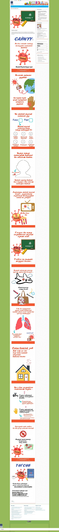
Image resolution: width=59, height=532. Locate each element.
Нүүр (12, 6)
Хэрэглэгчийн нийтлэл (35, 6)
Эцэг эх (22, 6)
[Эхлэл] (1, 527)
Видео (30, 6)
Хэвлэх (26, 6)
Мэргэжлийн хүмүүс (16, 6)
